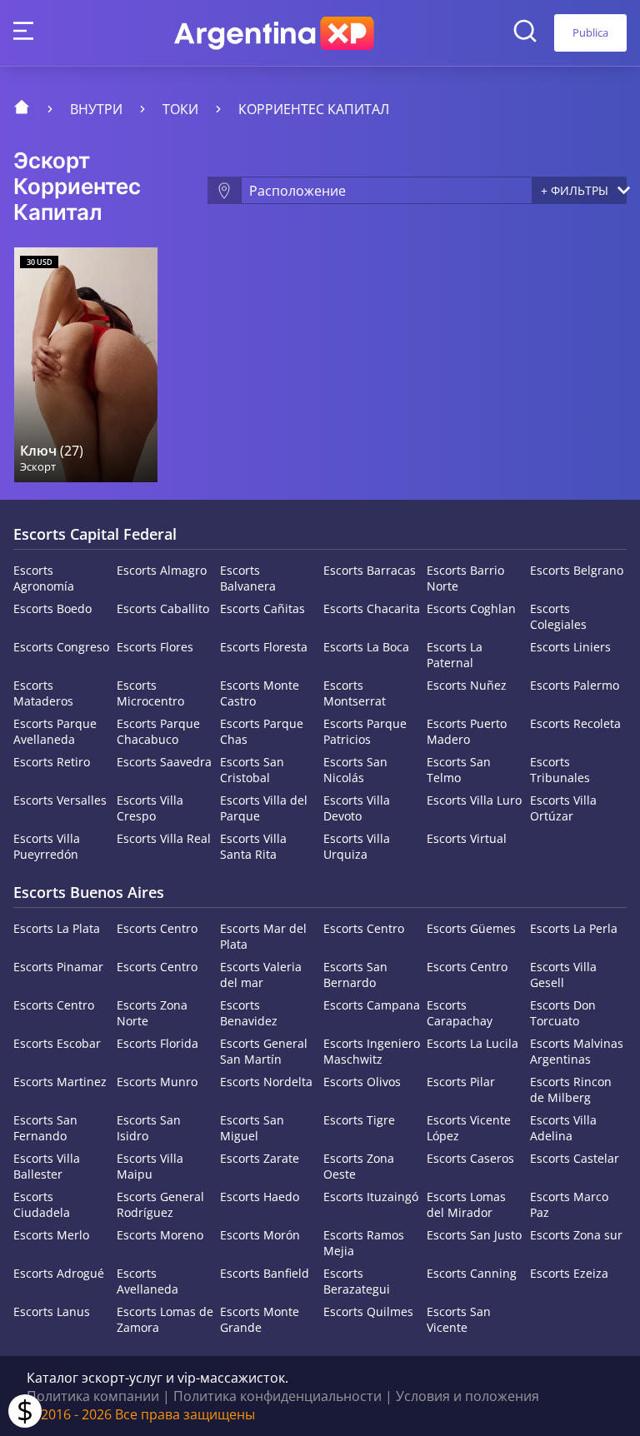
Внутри (96, 109)
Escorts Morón (260, 1235)
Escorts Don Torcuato (563, 1013)
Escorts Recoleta (575, 723)
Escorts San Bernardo (355, 974)
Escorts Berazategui (356, 1281)
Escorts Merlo (51, 1235)
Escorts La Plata (56, 928)
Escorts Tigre (359, 1120)
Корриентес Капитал (313, 109)
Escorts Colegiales (558, 616)
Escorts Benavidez (249, 1013)
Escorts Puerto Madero (467, 731)
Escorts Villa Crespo (150, 808)
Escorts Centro (157, 928)
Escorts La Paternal (454, 655)
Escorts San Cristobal (252, 769)
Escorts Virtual (467, 838)
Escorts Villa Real (164, 838)
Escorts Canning (472, 1273)
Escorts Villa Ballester (46, 1166)
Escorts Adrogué (58, 1273)
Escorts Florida (157, 1043)
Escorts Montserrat (354, 693)
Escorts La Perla (574, 928)
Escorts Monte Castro (259, 693)
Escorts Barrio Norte (465, 578)
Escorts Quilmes (368, 1311)
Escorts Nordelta (266, 1081)
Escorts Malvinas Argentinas (576, 1051)
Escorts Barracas (369, 570)
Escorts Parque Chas (261, 731)
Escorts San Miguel (252, 1128)
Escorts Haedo (259, 1196)
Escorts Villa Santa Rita (253, 846)
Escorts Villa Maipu (150, 1166)
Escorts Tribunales (560, 769)
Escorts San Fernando (45, 1128)
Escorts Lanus (51, 1311)
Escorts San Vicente (459, 1319)
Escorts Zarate (259, 1158)
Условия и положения (467, 1396)
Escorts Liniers (570, 647)
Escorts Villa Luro (474, 800)
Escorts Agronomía (43, 578)
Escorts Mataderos (43, 693)
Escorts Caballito (163, 608)
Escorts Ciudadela (41, 1204)
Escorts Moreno (160, 1235)
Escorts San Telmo (459, 769)
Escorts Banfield (264, 1273)
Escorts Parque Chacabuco (158, 731)
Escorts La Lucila (472, 1043)
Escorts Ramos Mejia (363, 1243)
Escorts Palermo (574, 685)
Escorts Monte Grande (259, 1319)
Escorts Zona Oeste (358, 1166)
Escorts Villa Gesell (563, 974)
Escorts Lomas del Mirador (466, 1204)
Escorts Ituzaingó (370, 1196)
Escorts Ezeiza (569, 1273)
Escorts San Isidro (149, 1128)
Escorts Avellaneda (147, 1281)
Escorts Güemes (471, 928)
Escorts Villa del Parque (264, 808)
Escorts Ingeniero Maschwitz (371, 1051)
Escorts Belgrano (576, 570)
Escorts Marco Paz (569, 1204)
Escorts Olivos (362, 1081)
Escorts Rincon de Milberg (571, 1089)
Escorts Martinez (60, 1081)
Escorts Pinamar (58, 967)
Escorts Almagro (162, 570)
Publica (590, 32)
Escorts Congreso (61, 647)
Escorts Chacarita (371, 608)
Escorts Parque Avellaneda (55, 731)
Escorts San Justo (474, 1235)
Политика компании (93, 1396)
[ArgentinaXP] (274, 33)
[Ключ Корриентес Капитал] (86, 364)
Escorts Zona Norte (152, 1013)
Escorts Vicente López (469, 1128)
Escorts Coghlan (471, 608)
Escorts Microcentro (150, 693)
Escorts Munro (157, 1081)
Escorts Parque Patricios (365, 731)
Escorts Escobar (57, 1043)
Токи (180, 109)
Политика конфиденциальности (277, 1396)
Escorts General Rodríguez (160, 1204)
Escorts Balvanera (248, 578)
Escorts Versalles (60, 800)
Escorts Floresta (264, 647)
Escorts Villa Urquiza (356, 846)
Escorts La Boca (366, 647)
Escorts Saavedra (164, 762)
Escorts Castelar (574, 1158)
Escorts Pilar (461, 1081)
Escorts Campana (371, 1005)
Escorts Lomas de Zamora (165, 1319)
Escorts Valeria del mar (261, 974)
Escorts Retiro (51, 762)
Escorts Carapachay (459, 1013)
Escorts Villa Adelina (563, 1128)
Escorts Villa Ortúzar (563, 808)
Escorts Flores (155, 647)
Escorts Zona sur (576, 1235)
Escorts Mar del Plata (263, 936)
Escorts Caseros (470, 1158)
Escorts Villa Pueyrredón (46, 846)
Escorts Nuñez (467, 685)
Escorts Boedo (52, 608)
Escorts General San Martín (264, 1051)
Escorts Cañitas (262, 608)
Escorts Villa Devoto (356, 808)
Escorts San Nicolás (355, 769)
